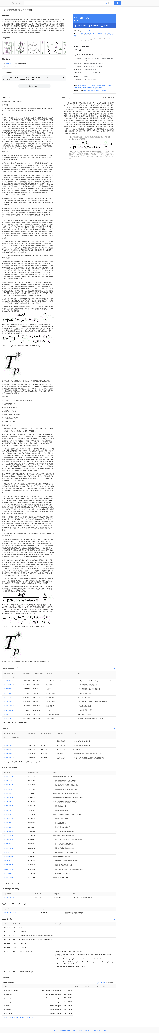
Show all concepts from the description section (18, 1017)
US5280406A (8, 681)
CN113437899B (8, 741)
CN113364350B (8, 856)
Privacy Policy (96, 1030)
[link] (15, 64)
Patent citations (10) (84, 85)
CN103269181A (8, 818)
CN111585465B (8, 718)
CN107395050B (8, 693)
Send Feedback (65, 1030)
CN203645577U (8, 860)
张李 (96, 34)
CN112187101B (8, 852)
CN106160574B (8, 797)
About (55, 1030)
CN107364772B (8, 706)
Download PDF (82, 25)
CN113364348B (8, 745)
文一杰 (92, 34)
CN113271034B (8, 848)
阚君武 (82, 34)
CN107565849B (8, 710)
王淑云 (105, 34)
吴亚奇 (87, 34)
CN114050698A (8, 844)
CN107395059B (8, 697)
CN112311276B (8, 877)
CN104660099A (8, 831)
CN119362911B (8, 758)
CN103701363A (8, 839)
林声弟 (100, 34)
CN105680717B (8, 685)
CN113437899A (8, 827)
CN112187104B (8, 776)
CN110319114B (8, 714)
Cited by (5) (94, 85)
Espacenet (86, 91)
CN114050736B (8, 865)
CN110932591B (8, 793)
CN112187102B (8, 785)
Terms (87, 1030)
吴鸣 (109, 34)
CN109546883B (8, 806)
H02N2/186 (9, 64)
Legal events (102, 85)
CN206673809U (9, 689)
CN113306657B (8, 749)
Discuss (103, 91)
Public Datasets (77, 1030)
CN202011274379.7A (10, 897)
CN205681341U (8, 869)
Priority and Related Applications (92, 88)
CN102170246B (8, 802)
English (88, 31)
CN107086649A (8, 835)
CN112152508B (8, 781)
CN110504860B (8, 810)
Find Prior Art (95, 25)
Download (101, 983)
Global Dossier (95, 91)
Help (104, 1030)
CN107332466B (8, 873)
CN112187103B (8, 789)
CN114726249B (8, 753)
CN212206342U (8, 814)
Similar (105, 25)
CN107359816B (8, 701)
